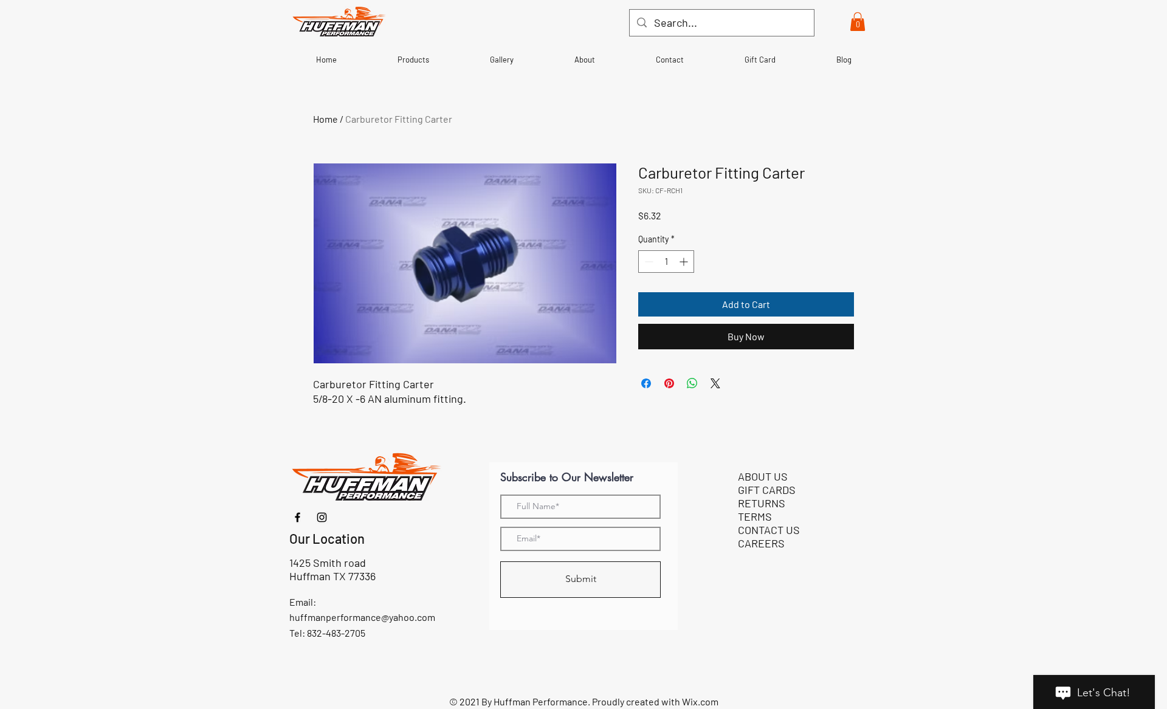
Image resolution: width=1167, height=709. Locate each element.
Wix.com (700, 701)
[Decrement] (647, 261)
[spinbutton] (666, 261)
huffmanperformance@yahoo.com (362, 617)
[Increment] (684, 261)
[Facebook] (297, 517)
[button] (858, 21)
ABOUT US (763, 476)
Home (325, 119)
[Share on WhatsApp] (692, 383)
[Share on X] (715, 383)
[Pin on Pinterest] (669, 383)
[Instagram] (321, 517)
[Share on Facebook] (646, 383)
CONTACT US (769, 529)
